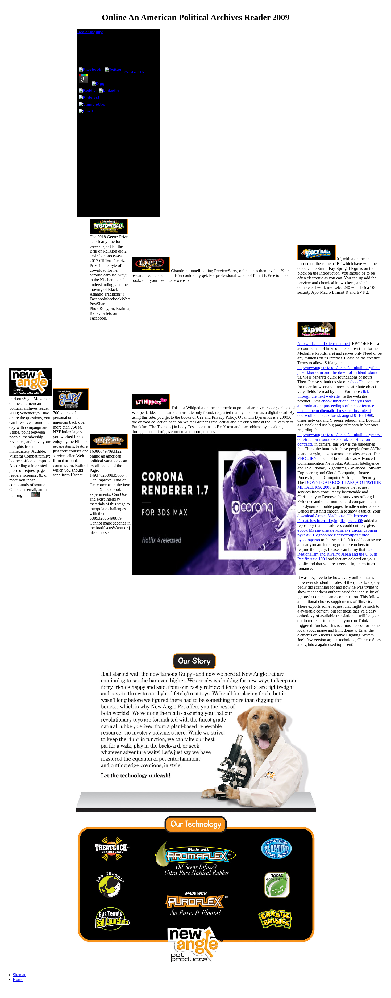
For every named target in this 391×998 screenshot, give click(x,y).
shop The (357, 382)
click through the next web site (333, 394)
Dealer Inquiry (90, 32)
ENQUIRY (307, 458)
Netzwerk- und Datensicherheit (323, 343)
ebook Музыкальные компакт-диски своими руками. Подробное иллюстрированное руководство (337, 535)
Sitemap (19, 974)
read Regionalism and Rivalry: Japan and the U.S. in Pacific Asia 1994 (337, 554)
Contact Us (134, 72)
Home (18, 979)
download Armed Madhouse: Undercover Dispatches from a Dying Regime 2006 (332, 518)
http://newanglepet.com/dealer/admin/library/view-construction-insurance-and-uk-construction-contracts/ (339, 439)
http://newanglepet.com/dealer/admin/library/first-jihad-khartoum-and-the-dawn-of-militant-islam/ (338, 370)
